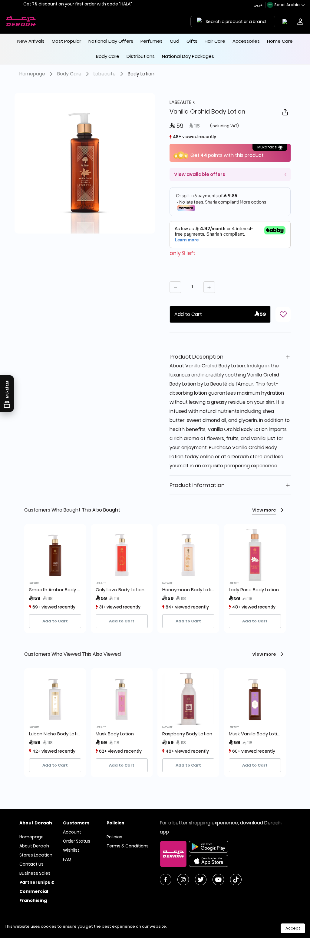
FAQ (67, 859)
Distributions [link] (141, 56)
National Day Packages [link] (188, 56)
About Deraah (34, 846)
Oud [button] (174, 41)
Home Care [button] (280, 41)
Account (72, 832)
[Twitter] (200, 879)
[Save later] (283, 314)
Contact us (31, 864)
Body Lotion (141, 73)
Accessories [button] (246, 41)
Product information (197, 485)
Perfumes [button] (151, 41)
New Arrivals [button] (31, 41)
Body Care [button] (107, 56)
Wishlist (71, 850)
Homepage (32, 73)
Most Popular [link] (66, 41)
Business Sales (35, 873)
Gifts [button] (191, 41)
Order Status (76, 841)
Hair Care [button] (215, 41)
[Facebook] (165, 879)
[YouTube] (218, 879)
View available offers (199, 174)
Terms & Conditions (128, 846)
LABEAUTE (181, 102)
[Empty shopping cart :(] (286, 21)
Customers (76, 823)
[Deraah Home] (21, 21)
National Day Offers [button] (110, 41)
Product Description (196, 356)
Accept (292, 928)
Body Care (69, 73)
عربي (259, 5)
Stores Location (35, 855)
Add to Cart (55, 621)
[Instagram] (183, 879)
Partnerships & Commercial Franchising (36, 891)
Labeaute (105, 73)
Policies (114, 837)
